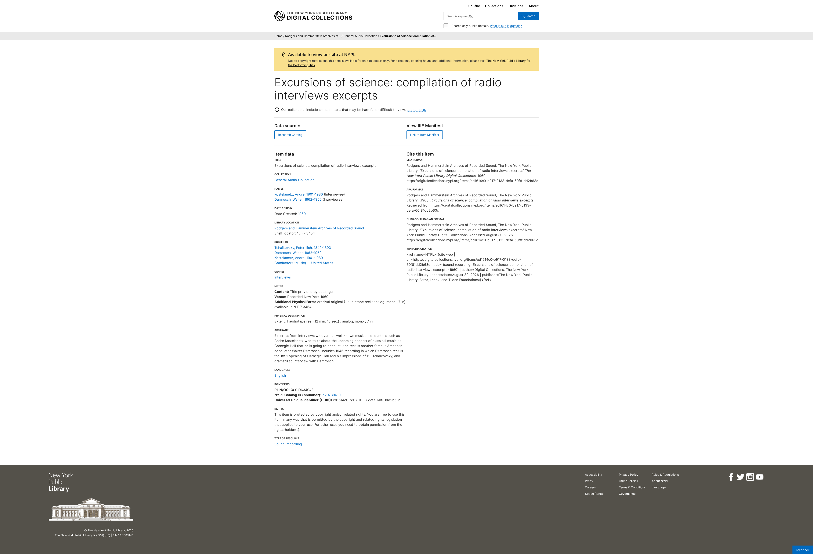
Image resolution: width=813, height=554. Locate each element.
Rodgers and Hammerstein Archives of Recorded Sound (319, 228)
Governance (627, 493)
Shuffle (474, 6)
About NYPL (660, 481)
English (280, 375)
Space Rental (594, 493)
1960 (302, 214)
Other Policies (628, 481)
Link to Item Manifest (424, 134)
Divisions (516, 6)
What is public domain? (506, 26)
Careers (590, 487)
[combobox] (481, 16)
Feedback (803, 550)
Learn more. (416, 109)
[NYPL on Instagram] (750, 477)
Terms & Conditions (632, 487)
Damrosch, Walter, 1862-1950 (298, 199)
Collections (494, 6)
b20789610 (331, 395)
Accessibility (593, 474)
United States (322, 263)
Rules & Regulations (665, 474)
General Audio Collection (294, 180)
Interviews (282, 277)
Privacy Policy (628, 474)
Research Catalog (290, 134)
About (534, 6)
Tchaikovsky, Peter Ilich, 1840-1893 (302, 247)
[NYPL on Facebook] (731, 477)
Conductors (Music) (290, 263)
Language (659, 487)
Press (589, 481)
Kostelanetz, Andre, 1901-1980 (298, 194)
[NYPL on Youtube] (759, 477)
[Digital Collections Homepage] (313, 16)
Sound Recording (288, 444)
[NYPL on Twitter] (740, 477)
